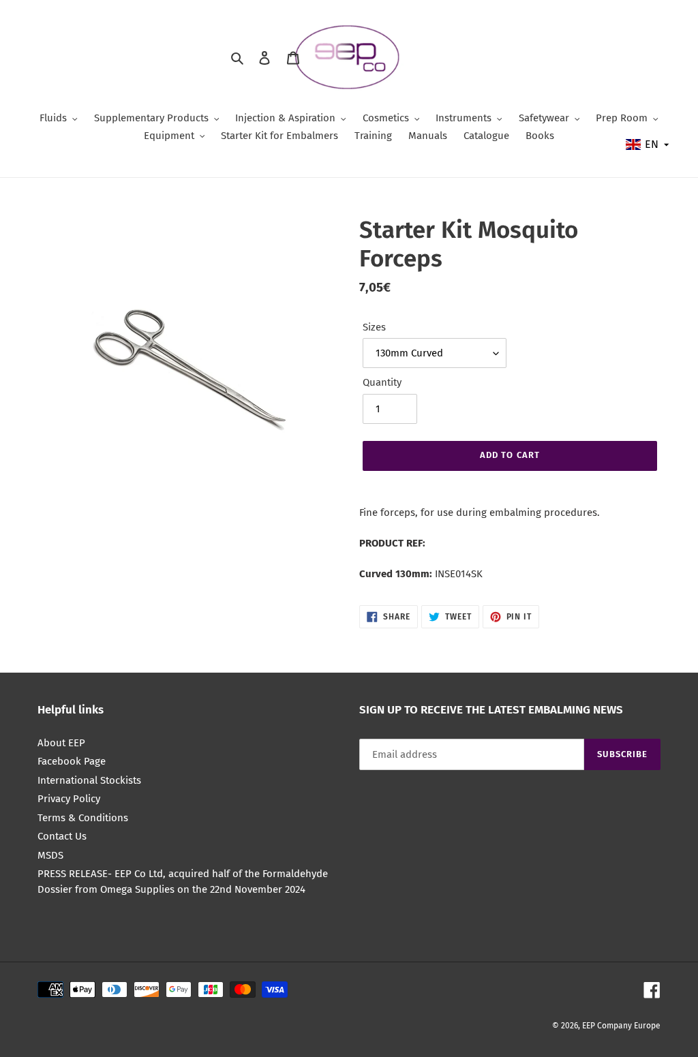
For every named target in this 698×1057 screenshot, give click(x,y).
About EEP (61, 743)
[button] (648, 144)
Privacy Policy (68, 799)
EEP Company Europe (621, 1025)
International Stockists (89, 780)
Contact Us (62, 836)
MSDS (50, 855)
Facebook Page (71, 761)
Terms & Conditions (82, 818)
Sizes (374, 327)
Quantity (382, 382)
